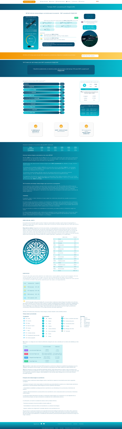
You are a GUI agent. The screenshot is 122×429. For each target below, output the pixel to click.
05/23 (29, 46)
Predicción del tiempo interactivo (65, 423)
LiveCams (75, 423)
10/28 (33, 46)
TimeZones (82, 1)
